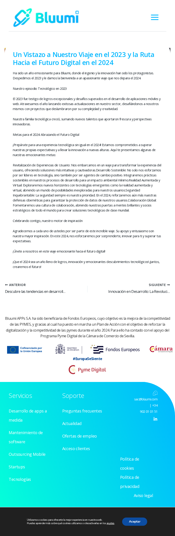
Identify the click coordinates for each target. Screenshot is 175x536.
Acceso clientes (76, 448)
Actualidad (72, 423)
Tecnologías (20, 479)
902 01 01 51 (148, 411)
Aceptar (134, 521)
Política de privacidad (129, 481)
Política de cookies (129, 463)
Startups (17, 466)
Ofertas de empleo (79, 436)
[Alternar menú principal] (155, 17)
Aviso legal (143, 495)
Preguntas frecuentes (82, 411)
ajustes (110, 523)
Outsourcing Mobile (27, 454)
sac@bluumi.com (146, 399)
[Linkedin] (155, 419)
